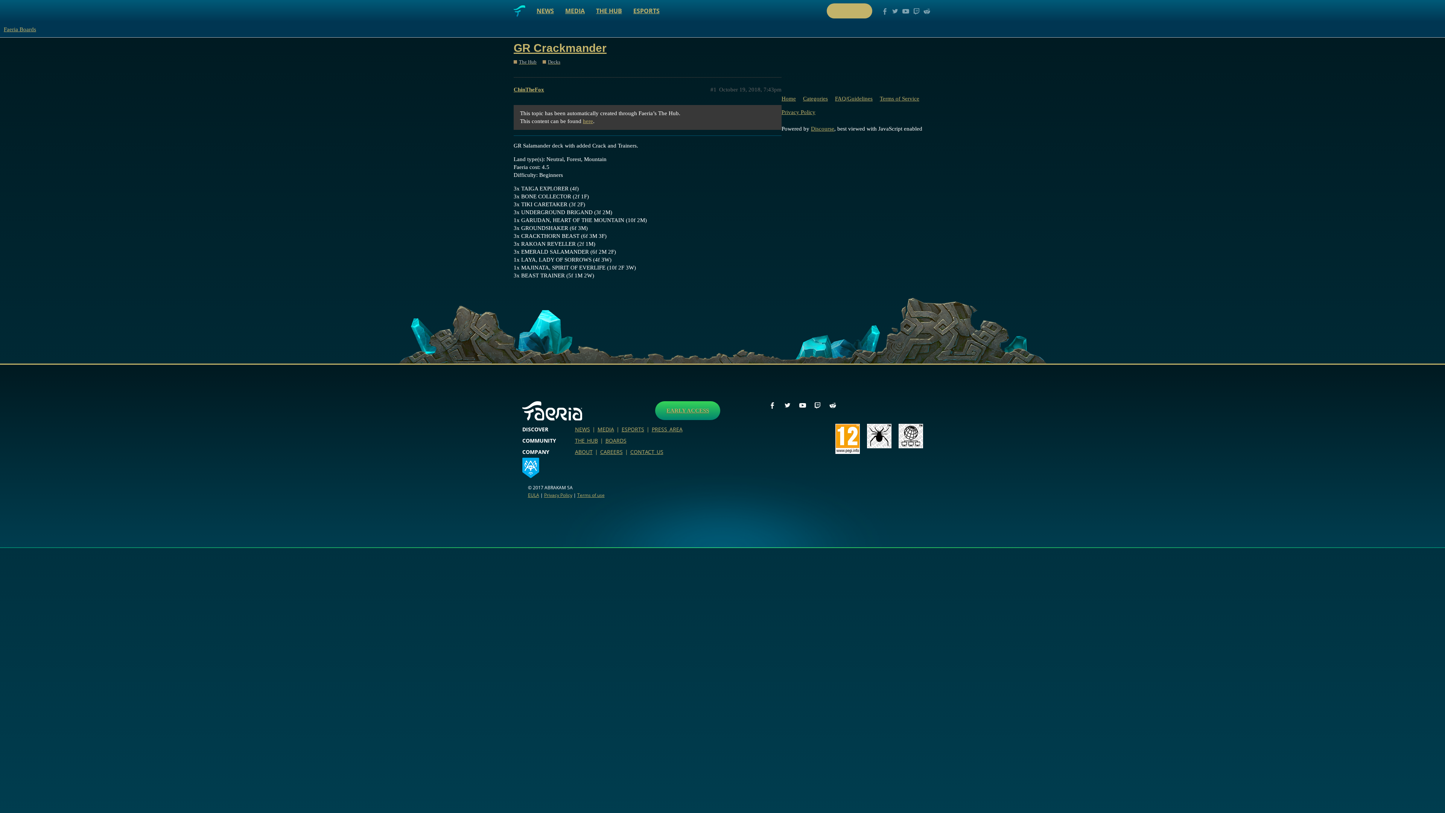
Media (575, 11)
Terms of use (591, 495)
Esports (646, 11)
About (584, 451)
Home (789, 99)
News (545, 11)
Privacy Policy (798, 112)
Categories (815, 99)
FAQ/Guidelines (854, 99)
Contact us (646, 451)
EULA (533, 495)
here (588, 121)
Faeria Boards (20, 29)
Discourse (822, 129)
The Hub (609, 11)
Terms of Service (899, 99)
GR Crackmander (560, 48)
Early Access (687, 411)
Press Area (667, 429)
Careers (611, 451)
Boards (616, 440)
